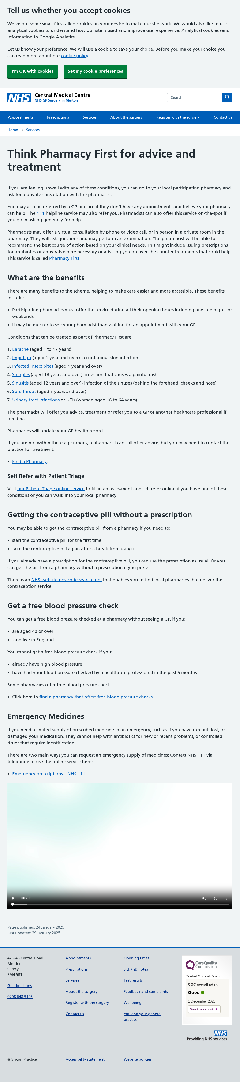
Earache (20, 349)
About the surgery (126, 117)
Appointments (20, 117)
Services (89, 117)
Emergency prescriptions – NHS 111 (48, 774)
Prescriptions (58, 117)
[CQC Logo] (201, 969)
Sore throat (24, 391)
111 (41, 213)
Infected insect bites (32, 366)
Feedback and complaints (146, 991)
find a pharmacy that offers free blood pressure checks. (96, 697)
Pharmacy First (64, 258)
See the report (201, 1009)
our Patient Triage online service (51, 488)
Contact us (223, 117)
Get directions (20, 985)
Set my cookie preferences (95, 71)
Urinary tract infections (36, 400)
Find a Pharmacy (29, 461)
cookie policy (74, 55)
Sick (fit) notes (136, 969)
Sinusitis (20, 383)
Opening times (136, 958)
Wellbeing (133, 1002)
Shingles (21, 374)
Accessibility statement (85, 1059)
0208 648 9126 (20, 996)
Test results (133, 980)
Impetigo (21, 357)
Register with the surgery (178, 117)
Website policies (137, 1059)
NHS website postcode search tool (66, 579)
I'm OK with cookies (32, 71)
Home (13, 130)
